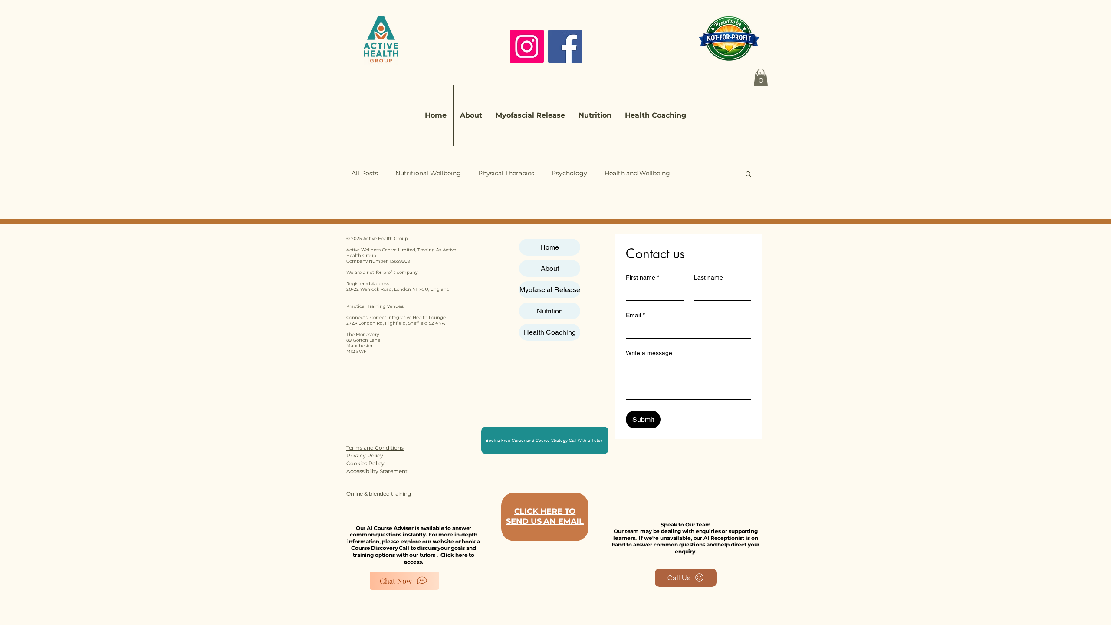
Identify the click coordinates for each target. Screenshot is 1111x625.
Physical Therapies (506, 173)
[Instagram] (527, 46)
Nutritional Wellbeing (428, 173)
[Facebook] (565, 46)
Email (635, 315)
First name (642, 277)
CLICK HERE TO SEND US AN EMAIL (545, 516)
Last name (708, 277)
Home (549, 247)
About (550, 268)
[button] (760, 77)
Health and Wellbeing (637, 173)
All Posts (365, 173)
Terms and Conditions (375, 447)
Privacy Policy (364, 455)
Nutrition (550, 311)
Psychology (569, 173)
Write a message (649, 352)
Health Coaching (550, 332)
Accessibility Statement (377, 471)
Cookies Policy (365, 463)
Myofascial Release (549, 290)
